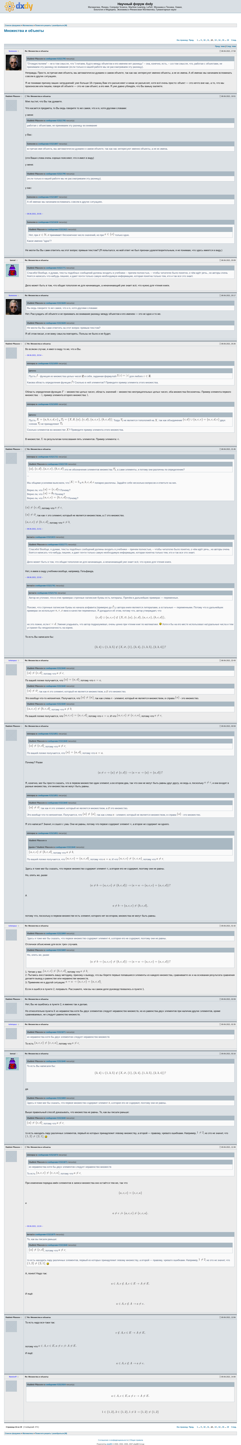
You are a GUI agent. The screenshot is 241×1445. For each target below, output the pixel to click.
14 (219, 40)
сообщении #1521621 (57, 229)
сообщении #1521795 (55, 59)
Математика (28, 1433)
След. (233, 40)
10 (204, 40)
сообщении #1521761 (45, 586)
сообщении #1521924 (55, 1384)
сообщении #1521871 (55, 1032)
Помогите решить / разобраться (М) (51, 1433)
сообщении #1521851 (48, 734)
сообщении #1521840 (55, 668)
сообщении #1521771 (55, 268)
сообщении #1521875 (45, 1234)
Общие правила (136, 1440)
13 (216, 40)
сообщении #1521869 (55, 933)
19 (228, 40)
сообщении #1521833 (45, 537)
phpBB (109, 1444)
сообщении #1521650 (48, 363)
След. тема (231, 46)
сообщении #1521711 (47, 593)
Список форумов (13, 1433)
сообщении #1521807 (48, 144)
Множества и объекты (24, 31)
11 (208, 40)
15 (223, 40)
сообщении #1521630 (48, 222)
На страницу (182, 40)
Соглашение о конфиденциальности (113, 1440)
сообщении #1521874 (48, 1155)
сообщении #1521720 (57, 464)
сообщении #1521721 (48, 457)
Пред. (191, 40)
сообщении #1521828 (55, 303)
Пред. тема (220, 46)
